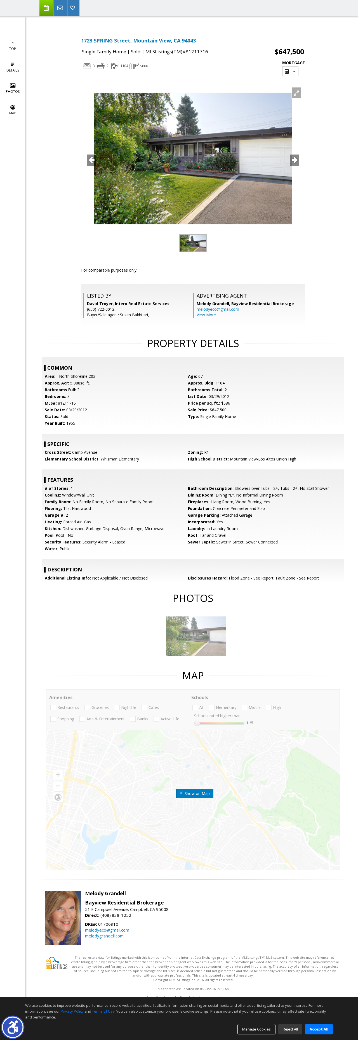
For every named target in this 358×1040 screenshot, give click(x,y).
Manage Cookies (256, 1029)
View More (206, 314)
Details (12, 70)
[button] (12, 1027)
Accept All (319, 1029)
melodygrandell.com (104, 936)
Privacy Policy (72, 1011)
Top (12, 48)
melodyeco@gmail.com (218, 309)
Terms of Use (103, 1011)
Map (12, 113)
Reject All (290, 1029)
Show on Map (196, 793)
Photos (13, 91)
